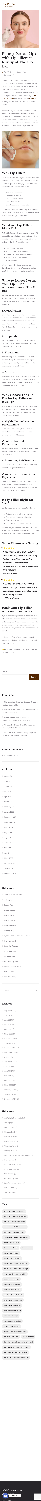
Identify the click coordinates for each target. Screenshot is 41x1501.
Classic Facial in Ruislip (11, 1253)
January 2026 (9, 812)
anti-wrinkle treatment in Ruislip (14, 1222)
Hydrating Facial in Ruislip (12, 1290)
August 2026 (9, 776)
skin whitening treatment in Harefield (16, 1358)
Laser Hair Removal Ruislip (12, 1305)
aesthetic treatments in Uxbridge (15, 1216)
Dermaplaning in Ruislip (11, 1279)
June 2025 (8, 843)
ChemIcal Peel (9, 910)
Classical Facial (9, 920)
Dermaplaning (9, 931)
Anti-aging (8, 900)
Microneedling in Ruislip (11, 1326)
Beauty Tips (21, 72)
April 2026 (7, 797)
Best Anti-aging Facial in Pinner (14, 1232)
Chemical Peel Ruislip (11, 1248)
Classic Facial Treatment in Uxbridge (16, 1269)
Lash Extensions (10, 951)
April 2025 (7, 853)
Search (4, 672)
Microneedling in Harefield (12, 1321)
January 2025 (9, 868)
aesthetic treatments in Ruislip (14, 1211)
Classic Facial (9, 915)
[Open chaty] (5, 1495)
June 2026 (8, 786)
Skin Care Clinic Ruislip (11, 1337)
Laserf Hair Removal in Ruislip (13, 1295)
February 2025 (9, 863)
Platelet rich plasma (11, 961)
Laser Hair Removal (11, 946)
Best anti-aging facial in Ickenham (15, 1227)
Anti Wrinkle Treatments (13, 895)
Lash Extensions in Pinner (12, 1311)
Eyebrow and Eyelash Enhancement (17, 936)
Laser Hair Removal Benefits (13, 1300)
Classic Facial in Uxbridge (12, 1258)
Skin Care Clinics (28, 1337)
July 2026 (7, 781)
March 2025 (8, 858)
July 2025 (7, 838)
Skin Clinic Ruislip (10, 977)
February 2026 (9, 807)
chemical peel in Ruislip (11, 1243)
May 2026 (7, 791)
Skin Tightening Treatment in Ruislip (16, 1352)
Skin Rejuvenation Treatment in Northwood (18, 1342)
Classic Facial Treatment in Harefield (16, 1264)
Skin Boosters (9, 972)
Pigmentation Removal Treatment (15, 1332)
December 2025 (10, 817)
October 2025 (9, 827)
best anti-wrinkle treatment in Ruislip (16, 1237)
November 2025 (10, 822)
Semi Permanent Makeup (13, 966)
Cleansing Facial (10, 925)
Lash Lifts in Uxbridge (11, 1316)
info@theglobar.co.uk (12, 1490)
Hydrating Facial (10, 941)
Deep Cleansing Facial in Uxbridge (15, 1274)
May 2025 (7, 848)
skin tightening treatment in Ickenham (16, 1347)
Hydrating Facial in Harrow (12, 1284)
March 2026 (8, 802)
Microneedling (9, 956)
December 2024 (10, 873)
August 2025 (9, 832)
